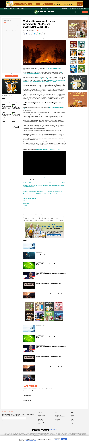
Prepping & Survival (55, 15)
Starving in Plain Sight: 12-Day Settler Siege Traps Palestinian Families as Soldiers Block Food (11, 36)
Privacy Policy (40, 423)
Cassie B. (42, 262)
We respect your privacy (6, 420)
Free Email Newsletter (41, 415)
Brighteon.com (26, 208)
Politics (22, 15)
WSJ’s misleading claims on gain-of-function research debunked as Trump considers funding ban (49, 244)
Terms (30, 433)
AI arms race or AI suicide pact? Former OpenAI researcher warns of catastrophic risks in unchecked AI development (51, 254)
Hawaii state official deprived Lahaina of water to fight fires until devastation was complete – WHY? (44, 182)
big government (28, 35)
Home (2, 8)
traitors (56, 38)
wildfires (63, 38)
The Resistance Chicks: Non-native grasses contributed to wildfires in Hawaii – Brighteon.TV (42, 189)
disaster (49, 35)
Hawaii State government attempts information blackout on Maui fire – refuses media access (42, 191)
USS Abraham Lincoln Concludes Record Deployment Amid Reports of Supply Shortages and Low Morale (11, 45)
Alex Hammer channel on (41, 177)
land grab (44, 218)
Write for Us (40, 418)
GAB (72, 423)
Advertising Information (42, 420)
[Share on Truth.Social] (37, 33)
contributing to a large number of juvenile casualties (38, 78)
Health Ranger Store (58, 415)
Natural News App (58, 418)
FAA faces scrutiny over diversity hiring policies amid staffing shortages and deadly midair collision (50, 293)
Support (39, 416)
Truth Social (73, 418)
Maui (29, 38)
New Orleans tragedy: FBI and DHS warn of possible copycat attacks (48, 283)
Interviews (17, 8)
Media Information (41, 419)
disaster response (55, 35)
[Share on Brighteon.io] (27, 33)
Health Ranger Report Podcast (60, 416)
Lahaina (39, 218)
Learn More (57, 439)
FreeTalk (72, 420)
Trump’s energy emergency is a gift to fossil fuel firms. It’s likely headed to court (51, 375)
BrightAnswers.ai (65, 8)
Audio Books (22, 8)
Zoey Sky (42, 282)
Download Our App (73, 8)
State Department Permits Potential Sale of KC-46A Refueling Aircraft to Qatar (10, 26)
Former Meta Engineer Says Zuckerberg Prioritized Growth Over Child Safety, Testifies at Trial (11, 71)
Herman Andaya (26, 218)
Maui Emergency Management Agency (38, 38)
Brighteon (6, 8)
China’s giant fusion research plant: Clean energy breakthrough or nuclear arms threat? (50, 264)
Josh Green (33, 218)
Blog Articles (57, 420)
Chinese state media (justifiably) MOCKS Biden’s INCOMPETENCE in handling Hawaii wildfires (43, 193)
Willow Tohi (42, 252)
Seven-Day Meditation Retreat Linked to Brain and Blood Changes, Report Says (11, 31)
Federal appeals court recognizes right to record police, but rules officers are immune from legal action (11, 50)
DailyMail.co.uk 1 (26, 200)
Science (62, 15)
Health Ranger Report (7, 95)
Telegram (72, 415)
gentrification (61, 35)
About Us (78, 8)
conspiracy (37, 35)
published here (36, 435)
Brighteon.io (73, 412)
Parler (72, 416)
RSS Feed (56, 422)
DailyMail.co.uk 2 (26, 203)
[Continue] (25, 418)
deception (46, 35)
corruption (42, 35)
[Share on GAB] (39, 33)
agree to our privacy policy (30, 440)
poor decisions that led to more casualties (38, 84)
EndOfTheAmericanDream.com (29, 198)
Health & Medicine (35, 15)
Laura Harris (32, 30)
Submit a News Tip (41, 422)
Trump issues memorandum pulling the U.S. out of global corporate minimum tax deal (51, 274)
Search (86, 8)
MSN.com (25, 205)
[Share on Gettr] (42, 33)
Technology (68, 15)
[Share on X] (32, 33)
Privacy (27, 433)
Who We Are (40, 412)
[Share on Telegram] (34, 33)
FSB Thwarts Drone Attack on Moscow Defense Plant (11, 41)
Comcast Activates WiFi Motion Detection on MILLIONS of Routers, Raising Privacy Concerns (10, 55)
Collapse (27, 18)
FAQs (82, 8)
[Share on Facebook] (29, 33)
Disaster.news (28, 147)
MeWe (72, 422)
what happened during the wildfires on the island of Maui (48, 149)
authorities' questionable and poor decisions (55, 68)
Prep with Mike (11, 8)
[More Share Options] (44, 33)
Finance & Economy (45, 15)
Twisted (59, 38)
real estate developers (50, 38)
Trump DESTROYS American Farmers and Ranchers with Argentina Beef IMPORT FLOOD (16, 108)
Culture (28, 15)
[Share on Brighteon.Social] (24, 33)
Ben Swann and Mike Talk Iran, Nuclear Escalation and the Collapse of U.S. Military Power (6, 124)
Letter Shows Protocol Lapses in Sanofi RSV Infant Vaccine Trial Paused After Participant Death (11, 60)
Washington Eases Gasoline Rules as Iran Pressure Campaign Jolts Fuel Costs (11, 66)
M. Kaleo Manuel (51, 218)
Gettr (72, 419)
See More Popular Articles (11, 75)
